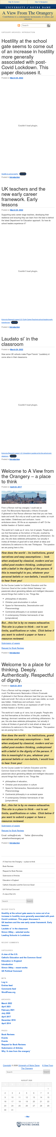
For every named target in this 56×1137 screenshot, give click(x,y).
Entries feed (7, 985)
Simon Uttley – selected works (15, 932)
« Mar (27, 1116)
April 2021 (6, 1006)
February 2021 (7, 1009)
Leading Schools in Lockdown (15, 935)
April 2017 (6, 1016)
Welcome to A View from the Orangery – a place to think (27, 476)
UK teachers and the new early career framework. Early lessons (23, 196)
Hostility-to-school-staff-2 (9, 174)
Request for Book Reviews (12, 648)
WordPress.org (8, 992)
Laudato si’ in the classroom (19, 341)
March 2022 (6, 1003)
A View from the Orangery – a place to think (19, 861)
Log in (4, 982)
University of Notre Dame (28, 6)
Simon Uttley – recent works (14, 967)
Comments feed (8, 988)
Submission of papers (10, 643)
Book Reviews (8, 866)
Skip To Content (13, 2)
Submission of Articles (11, 875)
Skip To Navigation (41, 2)
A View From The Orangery (27, 12)
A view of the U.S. (9, 894)
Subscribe (19, 25)
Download (22, 174)
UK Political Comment (11, 889)
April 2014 (6, 1023)
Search (48, 25)
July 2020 (5, 1013)
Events (4, 1037)
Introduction (15, 177)
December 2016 (8, 1020)
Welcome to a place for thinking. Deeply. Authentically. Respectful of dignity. (27, 672)
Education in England (11, 880)
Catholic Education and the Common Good (18, 885)
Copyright (7, 1065)
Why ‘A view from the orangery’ (15, 1051)
